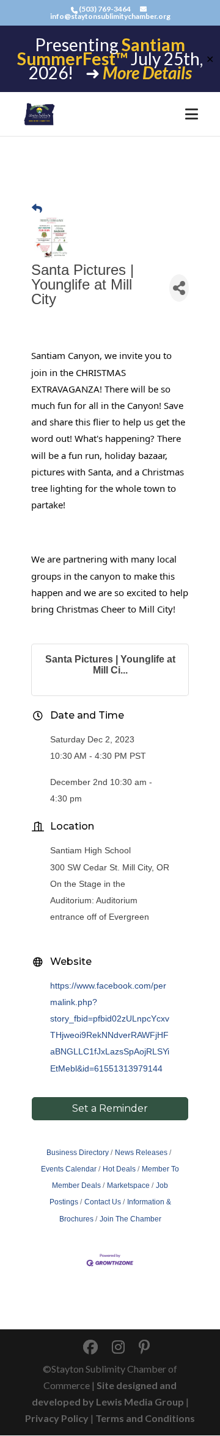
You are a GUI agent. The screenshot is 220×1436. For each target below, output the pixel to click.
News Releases (141, 1152)
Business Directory (77, 1152)
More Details (147, 72)
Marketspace (128, 1185)
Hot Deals (119, 1169)
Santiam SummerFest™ (101, 51)
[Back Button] (37, 209)
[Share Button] (179, 288)
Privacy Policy (57, 1418)
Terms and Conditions (145, 1418)
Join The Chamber (130, 1219)
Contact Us (102, 1202)
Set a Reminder (110, 1108)
